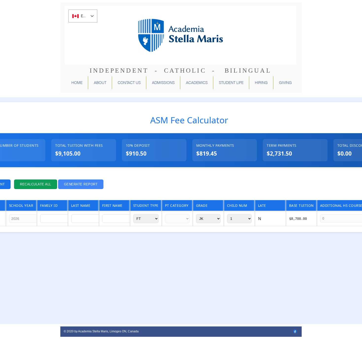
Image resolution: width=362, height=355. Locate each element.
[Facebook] (295, 331)
